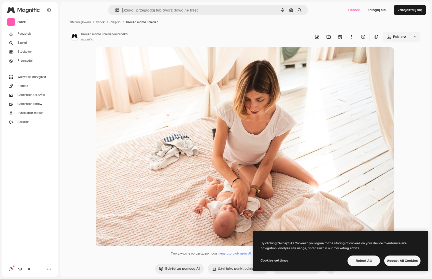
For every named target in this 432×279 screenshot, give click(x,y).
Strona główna (80, 22)
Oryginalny (130, 56)
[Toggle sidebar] (49, 10)
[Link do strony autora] (74, 37)
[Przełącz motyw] (29, 269)
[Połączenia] (11, 269)
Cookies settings (274, 260)
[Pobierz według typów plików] (415, 37)
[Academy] (20, 269)
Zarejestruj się (410, 10)
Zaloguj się (377, 10)
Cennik (354, 10)
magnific (87, 39)
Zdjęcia (115, 22)
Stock (100, 22)
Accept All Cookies (402, 261)
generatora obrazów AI (234, 254)
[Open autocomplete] (115, 10)
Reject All (364, 261)
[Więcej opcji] (351, 37)
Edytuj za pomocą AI (182, 268)
